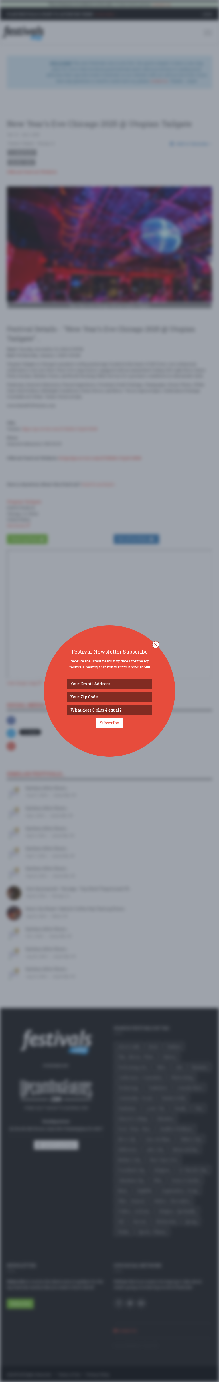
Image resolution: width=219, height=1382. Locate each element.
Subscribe (109, 723)
